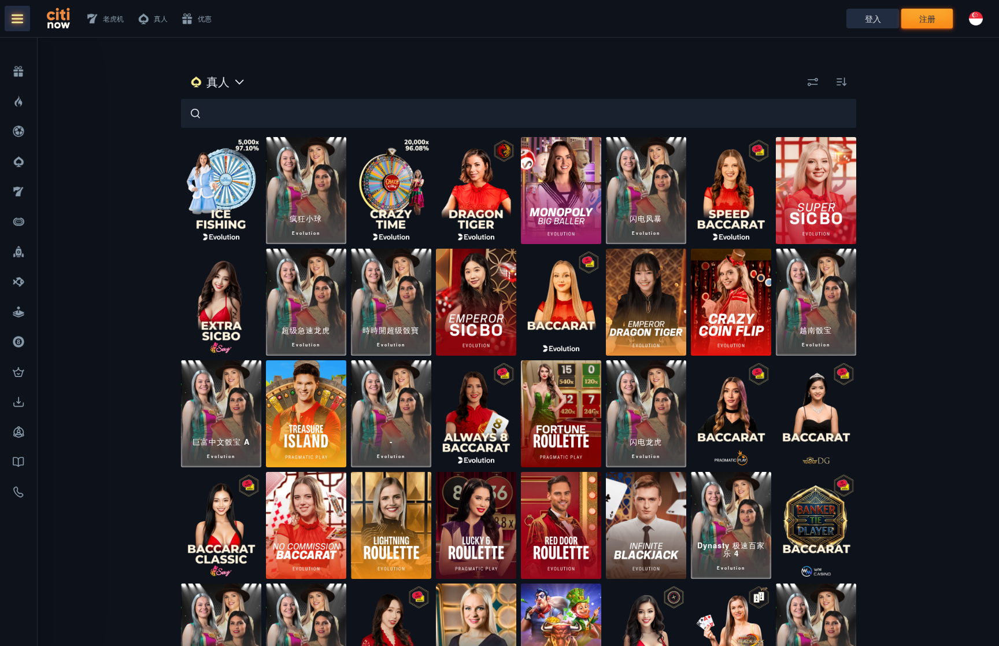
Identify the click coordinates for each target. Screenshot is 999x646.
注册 (927, 18)
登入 (873, 18)
